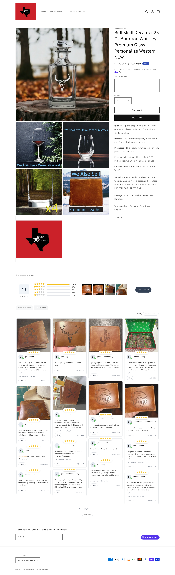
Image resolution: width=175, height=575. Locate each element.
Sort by (139, 314)
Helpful (22, 380)
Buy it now (137, 117)
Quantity (117, 95)
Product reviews (24, 308)
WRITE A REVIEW (143, 290)
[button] (147, 11)
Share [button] (119, 217)
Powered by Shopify (41, 569)
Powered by (87, 509)
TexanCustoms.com (27, 569)
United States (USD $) (26, 560)
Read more (22, 373)
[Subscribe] (59, 537)
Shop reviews (41, 308)
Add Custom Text (120, 76)
